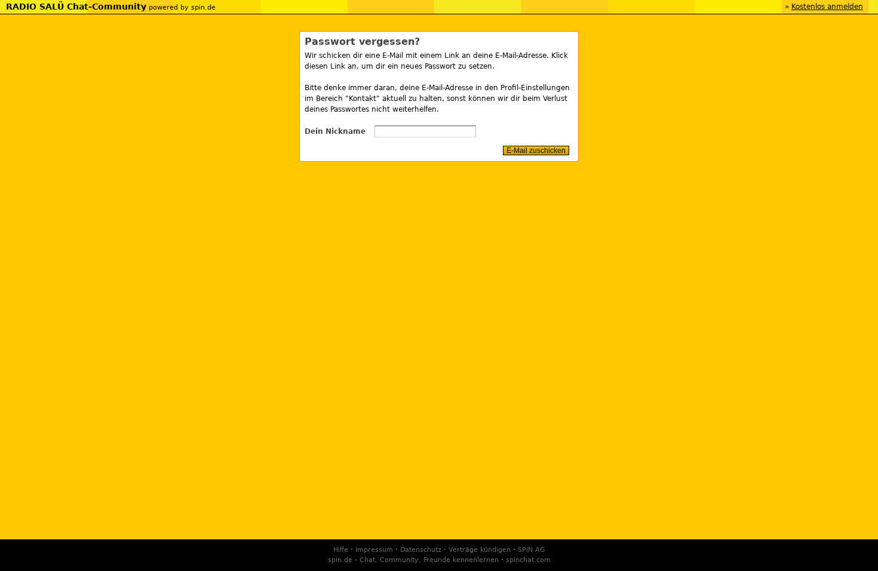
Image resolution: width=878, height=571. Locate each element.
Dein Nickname (335, 131)
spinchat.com (528, 560)
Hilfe (340, 550)
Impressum (374, 550)
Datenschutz (420, 550)
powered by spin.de (182, 7)
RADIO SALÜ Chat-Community (76, 6)
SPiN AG (531, 550)
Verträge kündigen (480, 550)
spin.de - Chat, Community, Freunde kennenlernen (413, 560)
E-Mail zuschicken (536, 150)
